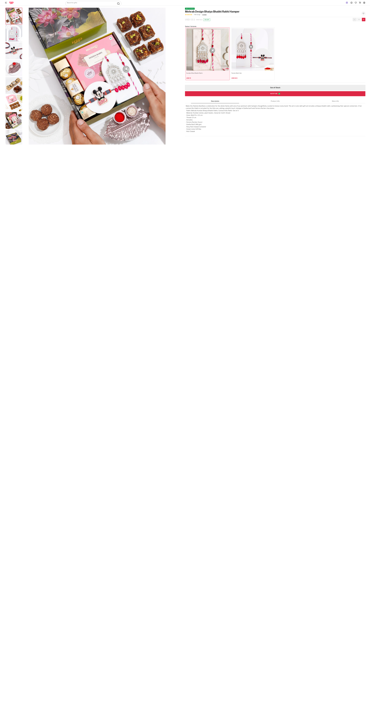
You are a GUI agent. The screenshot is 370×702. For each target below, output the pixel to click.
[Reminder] (346, 2)
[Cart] (360, 2)
